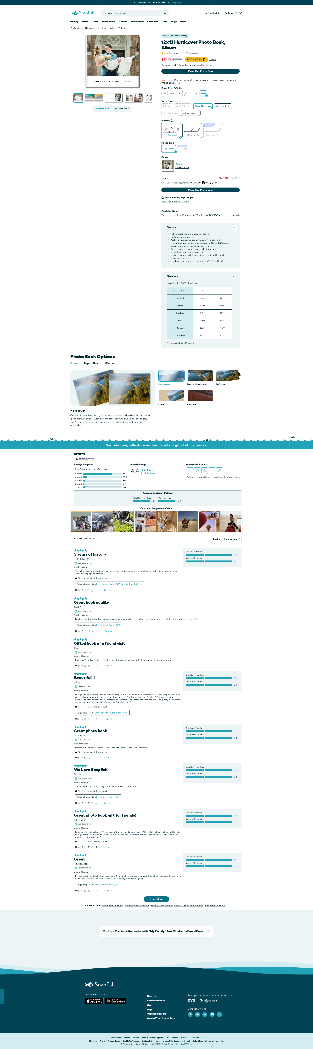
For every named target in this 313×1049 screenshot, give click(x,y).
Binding (165, 120)
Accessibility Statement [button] (173, 1041)
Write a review (192, 53)
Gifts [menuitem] (164, 21)
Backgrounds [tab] (121, 108)
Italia (144, 1038)
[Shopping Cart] (240, 13)
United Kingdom (156, 1038)
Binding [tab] (110, 363)
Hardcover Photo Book (96, 28)
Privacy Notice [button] (114, 1041)
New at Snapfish (156, 1000)
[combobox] (134, 13)
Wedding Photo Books (137, 905)
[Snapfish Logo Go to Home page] (82, 13)
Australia (185, 1038)
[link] (171, 130)
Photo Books (76, 28)
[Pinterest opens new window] (206, 1013)
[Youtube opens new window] (213, 1013)
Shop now (179, 2)
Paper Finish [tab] (91, 363)
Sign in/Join (214, 13)
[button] (77, 97)
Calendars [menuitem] (152, 21)
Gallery (113, 28)
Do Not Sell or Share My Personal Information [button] (205, 1041)
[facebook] (191, 1013)
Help (149, 1009)
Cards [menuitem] (95, 21)
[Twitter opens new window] (220, 1013)
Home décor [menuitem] (137, 21)
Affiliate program (156, 1013)
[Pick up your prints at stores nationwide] (191, 1000)
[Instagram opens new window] (198, 1013)
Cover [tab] (74, 363)
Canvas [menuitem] (123, 21)
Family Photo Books (162, 905)
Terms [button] (102, 1041)
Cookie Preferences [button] (131, 1041)
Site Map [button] (93, 1041)
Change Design (182, 167)
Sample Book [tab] (103, 108)
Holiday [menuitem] (74, 21)
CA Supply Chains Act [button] (151, 1041)
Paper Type (167, 142)
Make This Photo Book (200, 71)
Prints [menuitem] (85, 21)
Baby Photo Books (215, 905)
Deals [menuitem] (183, 21)
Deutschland (116, 1038)
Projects (229, 13)
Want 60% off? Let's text (161, 1018)
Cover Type (167, 101)
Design (165, 157)
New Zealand (197, 1038)
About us (151, 996)
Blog (149, 1004)
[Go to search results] (165, 13)
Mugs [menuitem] (174, 21)
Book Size (169, 88)
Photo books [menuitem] (109, 21)
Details (212, 59)
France (127, 1038)
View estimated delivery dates (175, 201)
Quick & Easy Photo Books (188, 905)
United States (172, 1038)
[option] (164, 93)
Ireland (136, 1038)
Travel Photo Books (112, 905)
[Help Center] (236, 13)
